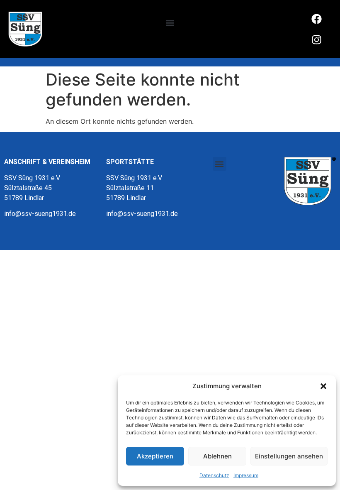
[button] (323, 386)
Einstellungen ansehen (289, 456)
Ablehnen (217, 456)
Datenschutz (214, 475)
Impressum (245, 475)
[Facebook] (316, 18)
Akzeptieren (155, 456)
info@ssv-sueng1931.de (40, 214)
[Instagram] (316, 39)
